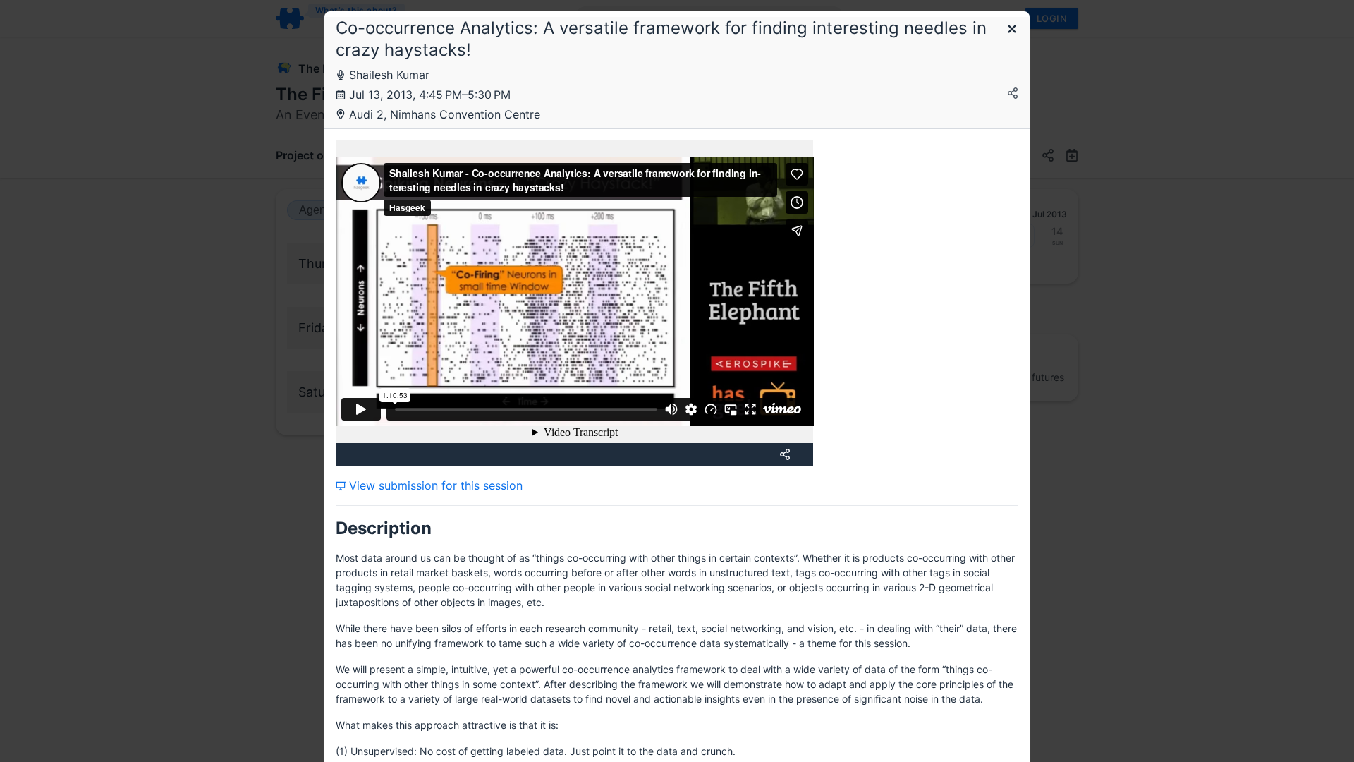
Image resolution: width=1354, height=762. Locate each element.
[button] (1012, 30)
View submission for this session (434, 485)
